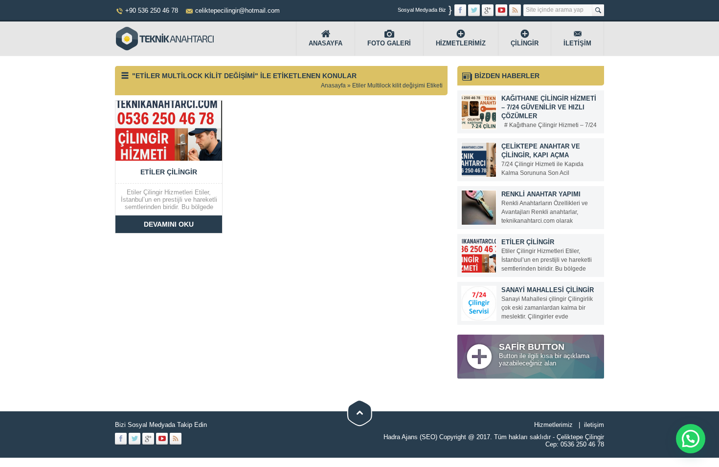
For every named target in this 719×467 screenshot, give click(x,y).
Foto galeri (389, 43)
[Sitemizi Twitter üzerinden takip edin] (474, 10)
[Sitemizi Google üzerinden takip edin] (488, 10)
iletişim (594, 424)
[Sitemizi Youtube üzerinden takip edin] (501, 10)
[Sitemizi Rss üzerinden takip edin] (515, 10)
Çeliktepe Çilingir (580, 437)
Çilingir (525, 43)
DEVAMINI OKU (169, 224)
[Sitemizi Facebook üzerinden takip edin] (460, 10)
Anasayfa (325, 43)
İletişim (577, 43)
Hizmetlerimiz (461, 43)
